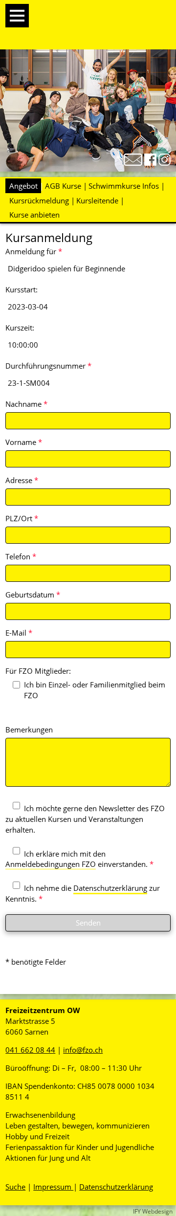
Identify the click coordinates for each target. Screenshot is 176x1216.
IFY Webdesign (153, 1211)
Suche (15, 1187)
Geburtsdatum (32, 594)
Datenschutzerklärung (110, 888)
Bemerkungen (29, 729)
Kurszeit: (19, 327)
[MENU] (17, 15)
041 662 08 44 (30, 1050)
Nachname (26, 404)
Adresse (21, 480)
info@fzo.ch (83, 1050)
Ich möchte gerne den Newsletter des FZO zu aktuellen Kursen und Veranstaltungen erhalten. (85, 819)
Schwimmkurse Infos (123, 186)
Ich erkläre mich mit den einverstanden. (79, 858)
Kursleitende (97, 200)
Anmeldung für (33, 251)
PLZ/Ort (21, 518)
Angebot (23, 186)
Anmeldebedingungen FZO (50, 864)
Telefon (20, 556)
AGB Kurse (63, 186)
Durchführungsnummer (48, 366)
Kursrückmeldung (39, 200)
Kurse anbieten (34, 215)
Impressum (53, 1187)
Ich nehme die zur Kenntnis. (82, 893)
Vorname (23, 442)
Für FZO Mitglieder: (38, 671)
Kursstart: (21, 289)
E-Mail (18, 633)
